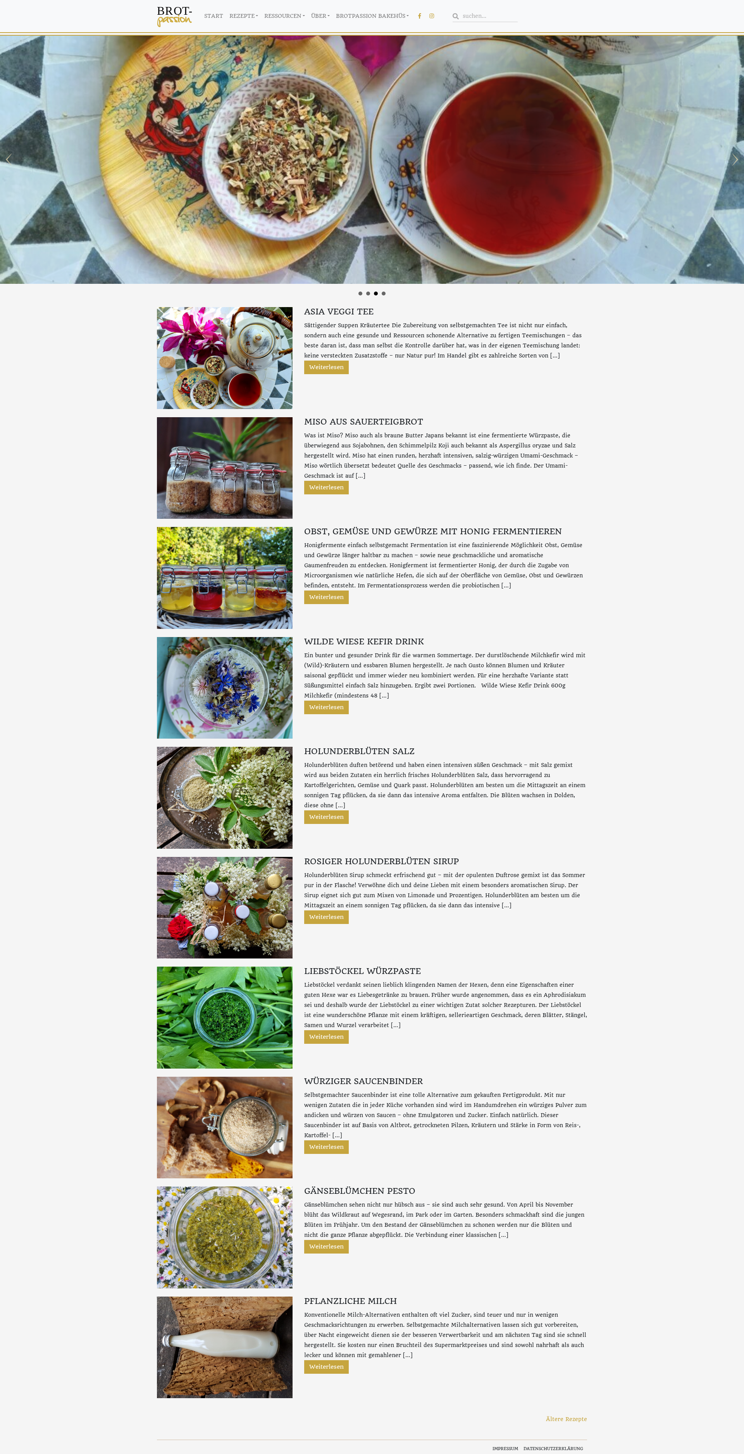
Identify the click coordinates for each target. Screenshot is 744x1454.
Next (734, 160)
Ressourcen (282, 16)
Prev (10, 160)
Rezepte (242, 16)
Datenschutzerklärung (553, 1448)
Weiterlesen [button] (326, 367)
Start (213, 16)
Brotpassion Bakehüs (370, 16)
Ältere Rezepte (566, 1419)
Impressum (505, 1448)
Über (318, 16)
